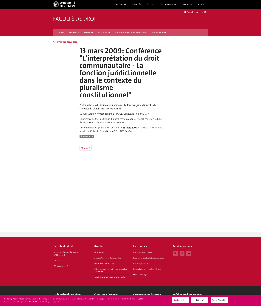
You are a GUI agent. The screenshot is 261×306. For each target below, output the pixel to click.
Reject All (199, 300)
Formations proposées (142, 252)
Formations (74, 32)
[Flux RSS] (175, 253)
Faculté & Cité (104, 32)
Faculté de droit (75, 18)
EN (205, 12)
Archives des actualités (65, 41)
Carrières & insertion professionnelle (130, 32)
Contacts (57, 260)
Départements (99, 252)
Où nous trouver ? (61, 266)
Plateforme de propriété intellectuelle (109, 277)
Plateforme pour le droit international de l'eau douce (110, 270)
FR (202, 12)
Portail (190, 12)
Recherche (88, 32)
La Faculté (60, 32)
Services (187, 4)
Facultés (136, 4)
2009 (87, 147)
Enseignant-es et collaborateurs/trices (148, 258)
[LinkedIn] (189, 253)
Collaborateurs (169, 4)
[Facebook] (182, 253)
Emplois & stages (140, 274)
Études (150, 4)
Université (120, 4)
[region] (130, 300)
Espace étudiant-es (159, 32)
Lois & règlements (140, 263)
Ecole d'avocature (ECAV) (104, 263)
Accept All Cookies (219, 300)
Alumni (201, 4)
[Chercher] (196, 11)
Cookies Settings (180, 300)
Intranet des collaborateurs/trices (147, 269)
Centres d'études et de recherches (107, 258)
